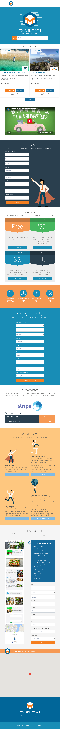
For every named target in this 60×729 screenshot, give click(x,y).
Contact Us (19, 725)
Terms (34, 725)
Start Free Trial (42, 247)
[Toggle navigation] (6, 3)
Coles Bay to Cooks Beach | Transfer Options (13, 72)
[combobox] (17, 154)
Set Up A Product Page (43, 475)
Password (7, 188)
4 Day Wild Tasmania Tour (38, 72)
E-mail (6, 181)
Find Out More (43, 643)
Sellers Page (19, 90)
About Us (41, 725)
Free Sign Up (17, 247)
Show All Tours (30, 99)
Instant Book (9, 90)
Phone (17, 352)
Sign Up (17, 202)
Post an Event (17, 518)
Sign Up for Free (16, 475)
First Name (7, 167)
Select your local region (11, 151)
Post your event (42, 278)
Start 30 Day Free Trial (30, 380)
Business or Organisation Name (24, 366)
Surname (7, 174)
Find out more (17, 278)
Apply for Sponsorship (43, 518)
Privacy (27, 725)
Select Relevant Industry (22, 372)
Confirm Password (9, 195)
